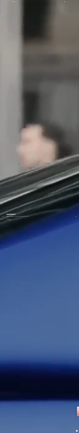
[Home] (14, 1)
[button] (64, 2)
